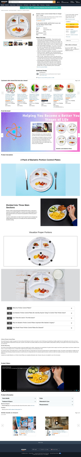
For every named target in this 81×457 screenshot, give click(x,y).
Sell (30, 5)
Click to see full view (18, 40)
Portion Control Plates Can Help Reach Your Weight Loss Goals (14, 368)
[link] (10, 97)
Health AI (7, 5)
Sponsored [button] (3, 414)
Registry (34, 5)
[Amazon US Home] (23, 450)
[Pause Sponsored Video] (34, 426)
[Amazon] (4, 1)
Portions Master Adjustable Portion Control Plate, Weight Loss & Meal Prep (27, 431)
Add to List (68, 40)
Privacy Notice (31, 453)
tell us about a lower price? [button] (15, 409)
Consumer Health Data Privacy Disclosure (41, 453)
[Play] (2, 390)
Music (38, 5)
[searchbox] (32, 2)
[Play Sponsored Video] (56, 423)
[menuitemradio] (76, 390)
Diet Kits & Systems (26, 10)
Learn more (44, 75)
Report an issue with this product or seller (46, 77)
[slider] (38, 390)
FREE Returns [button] (39, 26)
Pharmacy (42, 5)
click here (32, 405)
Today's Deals (12, 5)
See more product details (42, 67)
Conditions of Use (25, 453)
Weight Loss (19, 10)
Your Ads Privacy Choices (54, 453)
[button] (2, 5)
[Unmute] (78, 390)
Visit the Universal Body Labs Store (43, 19)
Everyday (48, 5)
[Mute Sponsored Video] (34, 428)
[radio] (6, 44)
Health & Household (4, 10)
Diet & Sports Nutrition (13, 10)
